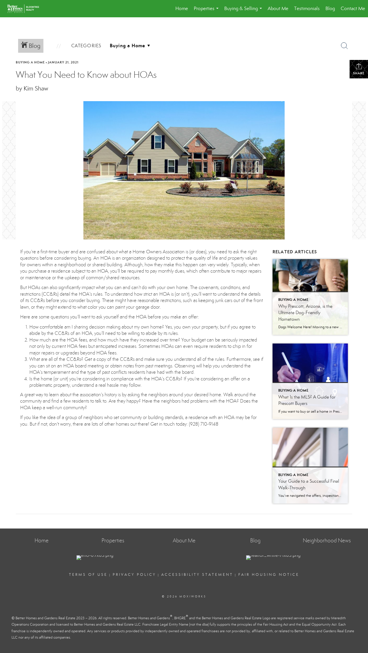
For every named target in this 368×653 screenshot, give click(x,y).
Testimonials (307, 8)
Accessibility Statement (197, 574)
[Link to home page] (26, 8)
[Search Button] (344, 46)
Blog (330, 8)
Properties (207, 11)
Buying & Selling (244, 11)
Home (181, 8)
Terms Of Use (88, 574)
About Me (278, 8)
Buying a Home (30, 62)
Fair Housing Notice (268, 574)
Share (359, 73)
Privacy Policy (134, 574)
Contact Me (353, 8)
